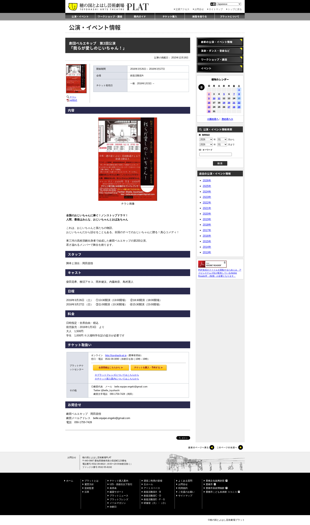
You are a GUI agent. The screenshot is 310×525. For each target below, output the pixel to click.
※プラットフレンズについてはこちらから (117, 375)
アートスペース (152, 488)
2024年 (207, 191)
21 (234, 102)
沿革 (86, 492)
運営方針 (89, 484)
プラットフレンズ (119, 499)
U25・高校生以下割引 (121, 484)
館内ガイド (140, 16)
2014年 (207, 246)
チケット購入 (170, 16)
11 (219, 98)
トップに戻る (235, 9)
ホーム (69, 480)
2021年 (207, 208)
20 (229, 102)
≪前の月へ (213, 119)
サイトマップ (216, 9)
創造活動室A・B (152, 492)
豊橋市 (209, 484)
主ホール (148, 484)
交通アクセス (182, 9)
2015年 (207, 241)
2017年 (207, 230)
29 (239, 106)
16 (209, 102)
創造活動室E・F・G (154, 499)
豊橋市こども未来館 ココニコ (221, 492)
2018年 (207, 224)
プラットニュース (119, 495)
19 (224, 102)
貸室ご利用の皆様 (153, 480)
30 (209, 111)
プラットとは (91, 480)
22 (239, 102)
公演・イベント (80, 16)
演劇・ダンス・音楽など (215, 50)
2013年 (207, 252)
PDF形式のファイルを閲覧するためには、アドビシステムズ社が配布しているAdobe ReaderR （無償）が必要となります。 (219, 273)
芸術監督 (89, 488)
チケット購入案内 (119, 480)
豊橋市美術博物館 (215, 488)
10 (214, 98)
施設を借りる (199, 16)
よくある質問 (185, 480)
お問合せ (199, 9)
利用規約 (183, 488)
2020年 (207, 213)
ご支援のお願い (186, 492)
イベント (206, 68)
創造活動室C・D (152, 495)
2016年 (207, 235)
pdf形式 (73, 100)
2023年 (207, 196)
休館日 (113, 506)
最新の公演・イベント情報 (216, 42)
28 (234, 106)
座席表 (113, 488)
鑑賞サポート (117, 492)
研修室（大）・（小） (155, 503)
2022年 (207, 202)
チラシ (73, 97)
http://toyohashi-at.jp (115, 355)
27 (229, 106)
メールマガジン (118, 503)
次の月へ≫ (227, 119)
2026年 (207, 180)
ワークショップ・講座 (110, 16)
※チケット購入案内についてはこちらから (117, 378)
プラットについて (229, 16)
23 (209, 106)
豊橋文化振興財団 (215, 480)
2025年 (207, 186)
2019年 (207, 219)
